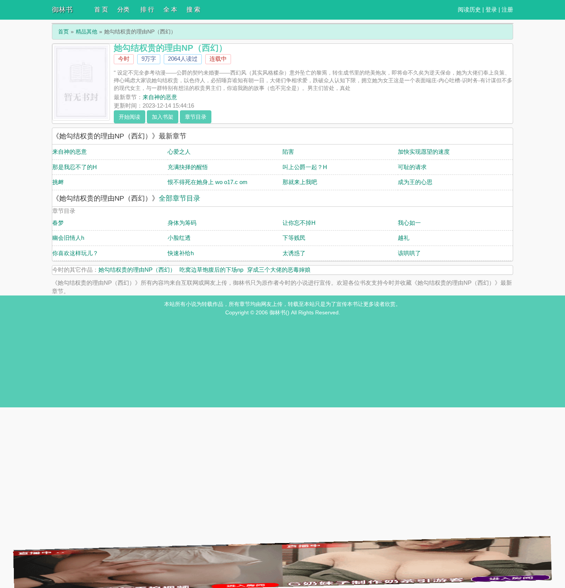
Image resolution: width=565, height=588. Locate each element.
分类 (123, 9)
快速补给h (181, 253)
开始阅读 (129, 117)
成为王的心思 (415, 182)
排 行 (147, 9)
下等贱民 (294, 237)
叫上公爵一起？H (304, 167)
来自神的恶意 (160, 97)
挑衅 (58, 182)
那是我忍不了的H (74, 167)
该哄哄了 (409, 253)
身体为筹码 (182, 222)
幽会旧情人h (68, 237)
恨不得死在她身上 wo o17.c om (208, 182)
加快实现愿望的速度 (424, 151)
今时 (124, 58)
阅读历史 (469, 9)
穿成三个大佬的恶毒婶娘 (279, 269)
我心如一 (409, 222)
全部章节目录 (179, 198)
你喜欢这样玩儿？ (75, 253)
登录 (491, 9)
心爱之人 (179, 151)
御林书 (62, 9)
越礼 (403, 237)
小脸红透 (179, 237)
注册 (507, 9)
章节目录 (195, 117)
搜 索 (193, 9)
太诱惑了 (294, 253)
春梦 (58, 222)
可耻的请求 (412, 167)
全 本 (170, 9)
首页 (63, 31)
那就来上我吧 (299, 182)
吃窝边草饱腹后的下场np (211, 269)
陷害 (288, 151)
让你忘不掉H (299, 222)
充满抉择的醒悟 (188, 167)
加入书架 (162, 117)
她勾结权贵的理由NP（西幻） (137, 269)
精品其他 (86, 31)
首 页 (101, 9)
